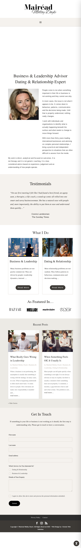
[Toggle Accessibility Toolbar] (76, 543)
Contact (45, 517)
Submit (14, 503)
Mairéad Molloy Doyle (40, 42)
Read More (23, 288)
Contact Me (40, 55)
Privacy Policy (35, 517)
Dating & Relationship (59, 368)
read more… (15, 395)
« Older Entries (12, 403)
